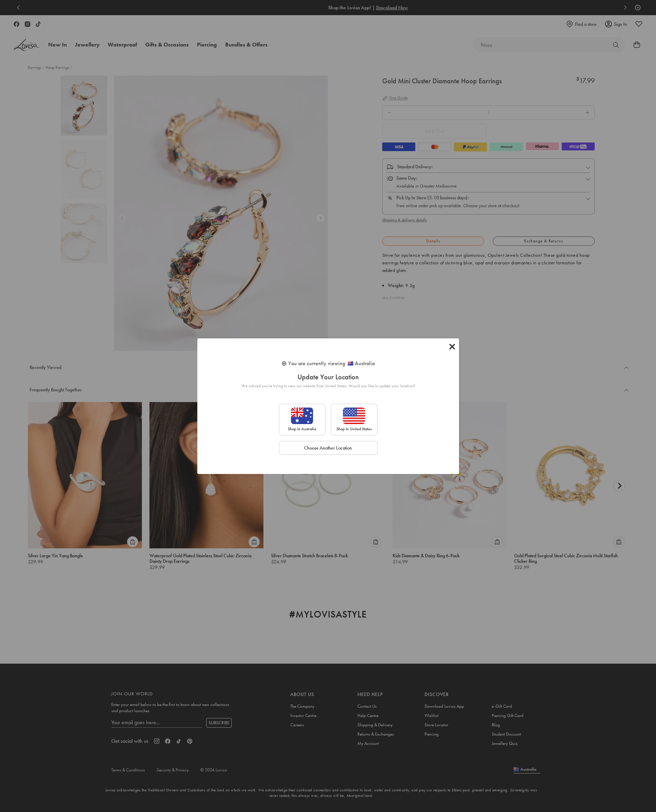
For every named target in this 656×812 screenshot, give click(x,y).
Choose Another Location (328, 448)
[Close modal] (452, 346)
